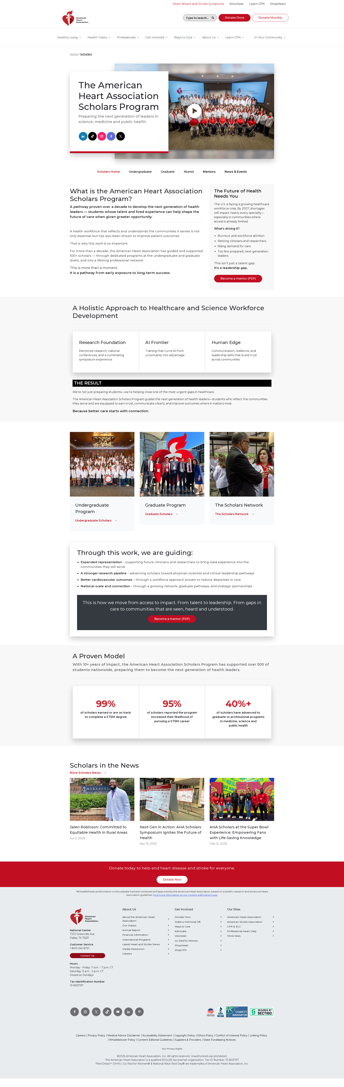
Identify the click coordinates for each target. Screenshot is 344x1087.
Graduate (168, 171)
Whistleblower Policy (122, 1039)
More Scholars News (85, 772)
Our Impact (129, 925)
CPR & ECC (234, 926)
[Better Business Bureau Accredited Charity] (221, 1011)
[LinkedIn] (83, 136)
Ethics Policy (205, 1035)
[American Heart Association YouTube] (118, 1011)
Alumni (189, 171)
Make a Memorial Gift (188, 921)
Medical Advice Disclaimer (124, 1035)
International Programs (136, 939)
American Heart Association (244, 917)
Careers (127, 953)
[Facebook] (111, 136)
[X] (120, 136)
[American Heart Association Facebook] (74, 1011)
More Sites (233, 935)
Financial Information (135, 934)
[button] (234, 18)
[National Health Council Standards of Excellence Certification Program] (210, 1011)
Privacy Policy (96, 1035)
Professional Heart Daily (241, 931)
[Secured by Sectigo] (261, 1011)
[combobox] (196, 18)
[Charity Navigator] (237, 1011)
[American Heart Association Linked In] (128, 1011)
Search (213, 18)
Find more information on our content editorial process (185, 895)
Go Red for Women (186, 940)
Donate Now (172, 879)
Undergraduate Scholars (93, 520)
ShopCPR (181, 950)
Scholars (86, 54)
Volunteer (181, 935)
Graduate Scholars (159, 514)
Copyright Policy (184, 1035)
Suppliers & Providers (188, 1039)
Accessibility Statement (157, 1035)
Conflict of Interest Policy (231, 1035)
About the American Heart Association (138, 919)
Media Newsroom (133, 949)
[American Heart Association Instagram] (85, 1011)
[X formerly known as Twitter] (96, 1011)
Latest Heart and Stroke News (141, 944)
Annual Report (131, 930)
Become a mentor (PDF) (238, 278)
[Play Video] (194, 111)
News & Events (236, 171)
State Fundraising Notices (219, 1039)
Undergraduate (140, 171)
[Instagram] (101, 136)
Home (74, 54)
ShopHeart (181, 945)
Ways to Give (182, 926)
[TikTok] (92, 136)
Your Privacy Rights (172, 1048)
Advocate (180, 931)
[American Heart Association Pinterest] (139, 1011)
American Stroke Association (244, 921)
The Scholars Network (232, 514)
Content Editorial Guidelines (155, 1039)
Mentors (209, 171)
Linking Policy (258, 1035)
